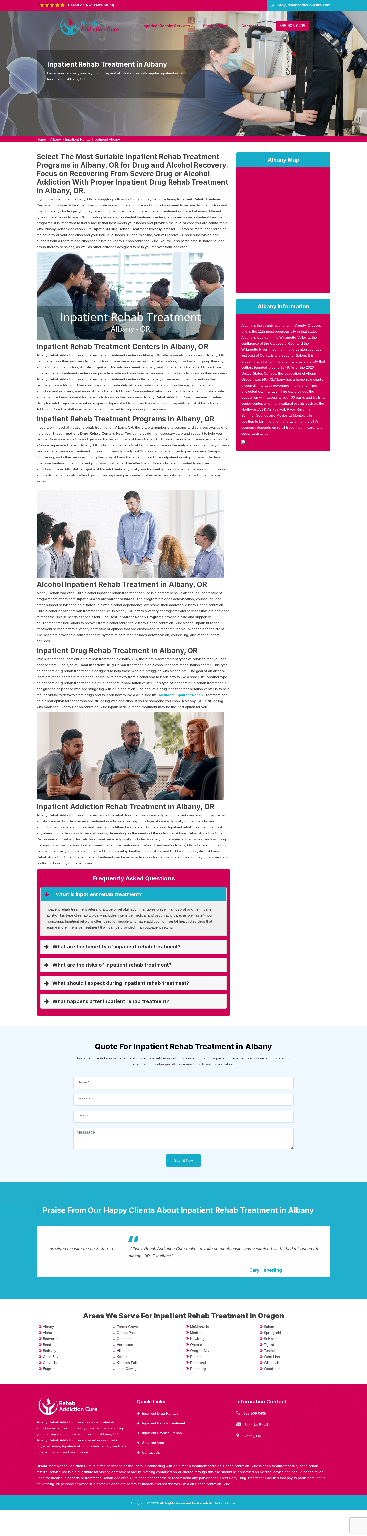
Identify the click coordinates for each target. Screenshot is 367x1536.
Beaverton (51, 1339)
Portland (197, 1357)
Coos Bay (50, 1357)
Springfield (272, 1333)
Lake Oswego (128, 1369)
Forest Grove (127, 1327)
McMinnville (199, 1327)
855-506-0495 (292, 25)
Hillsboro (124, 1351)
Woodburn (272, 1369)
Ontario (196, 1345)
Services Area (153, 1443)
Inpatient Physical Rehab (162, 1433)
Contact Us (251, 26)
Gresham (124, 1339)
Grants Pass (126, 1333)
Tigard (269, 1345)
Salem (269, 1327)
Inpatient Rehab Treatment (163, 1423)
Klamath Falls (127, 1363)
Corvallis (50, 1363)
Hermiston (125, 1345)
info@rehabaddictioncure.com (303, 5)
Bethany (49, 1351)
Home (41, 139)
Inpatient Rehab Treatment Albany (92, 139)
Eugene (49, 1369)
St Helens (271, 1339)
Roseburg (198, 1369)
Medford (197, 1333)
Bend (47, 1345)
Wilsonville (272, 1363)
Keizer (122, 1357)
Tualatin (270, 1351)
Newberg (197, 1339)
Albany (55, 139)
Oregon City (199, 1351)
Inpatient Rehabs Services (166, 26)
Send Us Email (256, 1425)
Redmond (198, 1363)
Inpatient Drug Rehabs (160, 1413)
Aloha (47, 1333)
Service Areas (215, 26)
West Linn (272, 1357)
